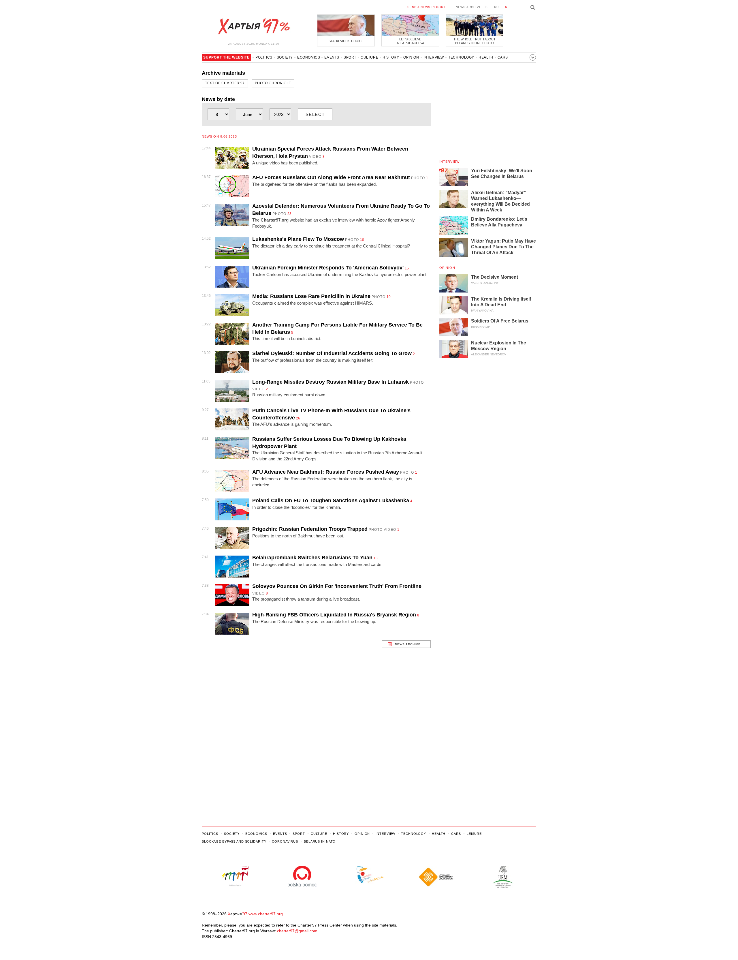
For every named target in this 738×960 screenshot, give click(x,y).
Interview (433, 57)
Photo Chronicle (273, 83)
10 (362, 240)
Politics (263, 57)
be (487, 7)
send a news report (426, 7)
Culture (369, 57)
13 (376, 558)
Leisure (474, 833)
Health (486, 57)
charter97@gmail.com (297, 931)
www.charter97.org (265, 914)
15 (407, 268)
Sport (350, 57)
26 (298, 418)
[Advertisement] (316, 737)
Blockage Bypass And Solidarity (234, 841)
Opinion (411, 57)
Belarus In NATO (320, 841)
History (391, 57)
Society (285, 57)
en (505, 7)
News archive (468, 7)
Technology (461, 57)
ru (496, 7)
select (315, 114)
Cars (503, 57)
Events (331, 57)
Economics (308, 57)
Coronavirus (285, 841)
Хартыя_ (253, 26)
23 (289, 214)
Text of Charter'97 (225, 83)
